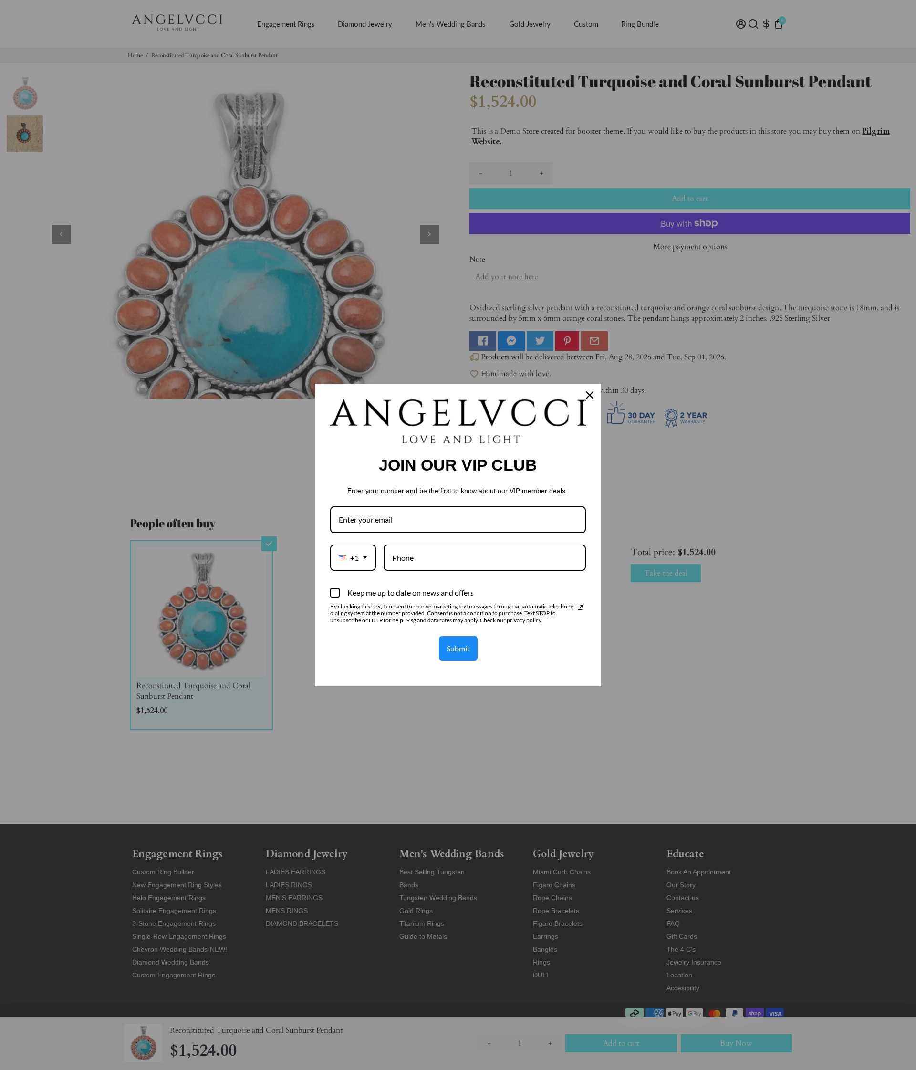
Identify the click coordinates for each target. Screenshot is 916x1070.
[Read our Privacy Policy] (580, 607)
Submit (458, 648)
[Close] (589, 395)
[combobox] (353, 558)
